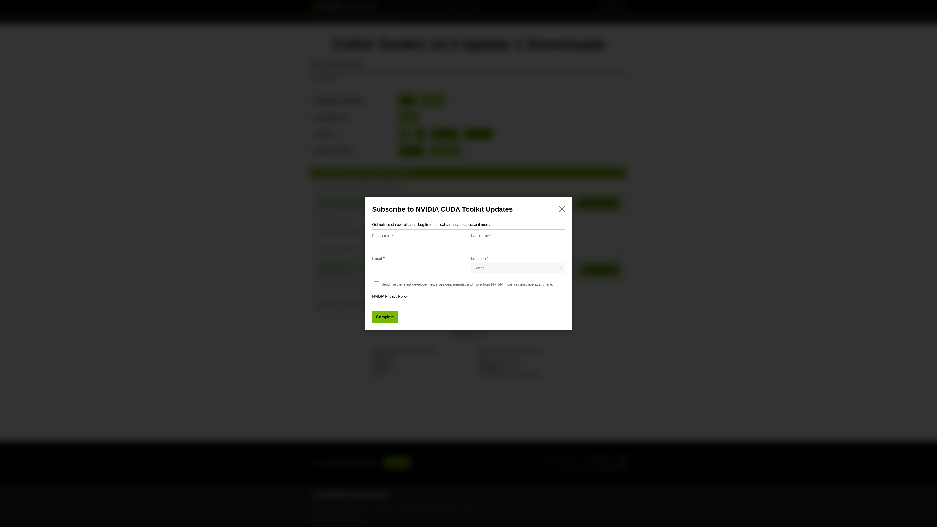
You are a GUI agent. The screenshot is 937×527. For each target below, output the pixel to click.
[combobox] (518, 264)
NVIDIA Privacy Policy (390, 296)
